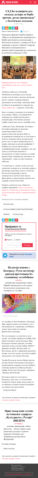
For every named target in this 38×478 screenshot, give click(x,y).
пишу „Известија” (9, 108)
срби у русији (8, 449)
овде (20, 468)
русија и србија (9, 390)
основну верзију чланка (11, 400)
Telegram (26, 31)
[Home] (3, 2)
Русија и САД (18, 214)
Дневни (18, 239)
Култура (18, 280)
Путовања (18, 424)
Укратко (6, 214)
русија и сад (8, 204)
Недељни (10, 239)
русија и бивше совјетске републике (18, 209)
